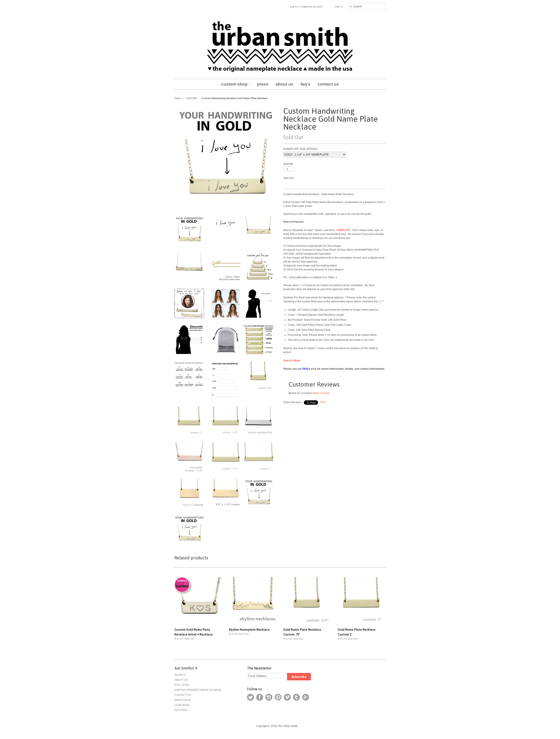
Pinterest (278, 697)
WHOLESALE (182, 700)
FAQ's (306, 368)
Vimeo (287, 697)
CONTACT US (182, 695)
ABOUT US (181, 679)
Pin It (323, 402)
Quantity (288, 163)
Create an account (311, 6)
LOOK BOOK (182, 705)
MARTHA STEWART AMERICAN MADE (197, 690)
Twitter (250, 697)
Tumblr (296, 697)
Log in (293, 6)
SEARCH (180, 674)
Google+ (305, 697)
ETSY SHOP (181, 684)
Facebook (259, 697)
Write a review (321, 393)
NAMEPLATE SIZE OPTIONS (300, 149)
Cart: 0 (338, 6)
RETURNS (180, 710)
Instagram (268, 697)
